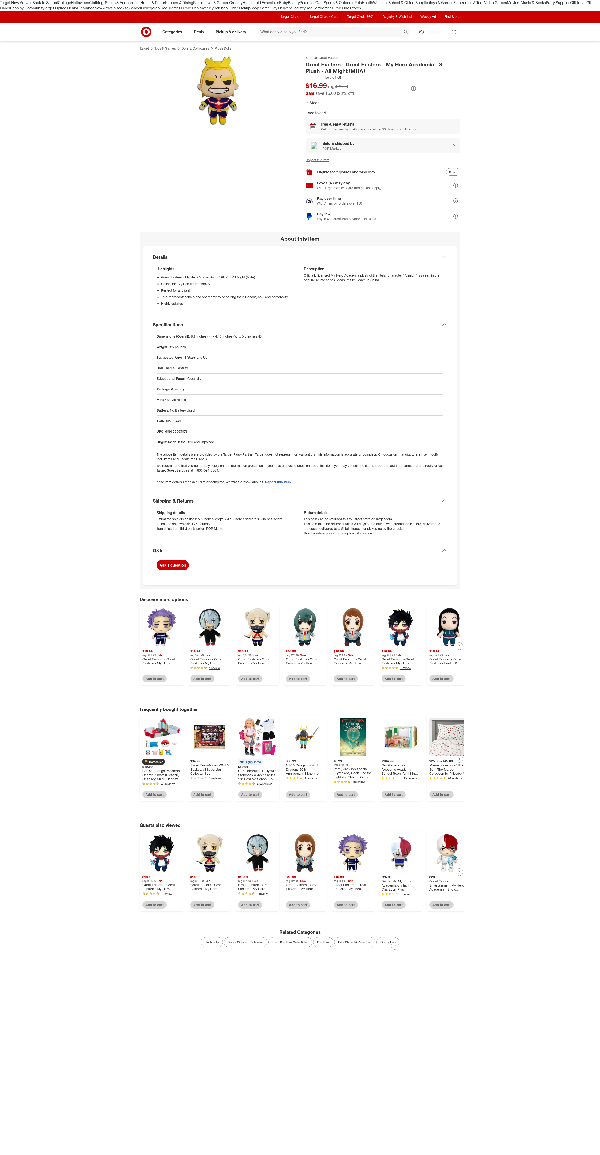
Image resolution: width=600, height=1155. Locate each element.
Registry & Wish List (397, 17)
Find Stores (351, 8)
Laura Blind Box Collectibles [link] (290, 942)
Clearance (85, 8)
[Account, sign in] (430, 32)
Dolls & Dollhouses (195, 48)
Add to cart (317, 113)
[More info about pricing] (413, 88)
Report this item (317, 160)
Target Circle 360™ (360, 17)
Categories (172, 31)
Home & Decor (152, 2)
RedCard (313, 8)
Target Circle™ (291, 17)
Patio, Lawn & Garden (211, 2)
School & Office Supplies (408, 2)
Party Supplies (558, 2)
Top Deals (162, 8)
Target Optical (55, 8)
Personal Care (312, 2)
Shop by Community (27, 8)
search (405, 32)
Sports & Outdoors (339, 2)
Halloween (80, 2)
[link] (325, 77)
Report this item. (278, 482)
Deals (72, 8)
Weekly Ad (210, 8)
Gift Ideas (578, 2)
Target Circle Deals (185, 8)
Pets (358, 2)
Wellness (380, 2)
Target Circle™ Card (324, 17)
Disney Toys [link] (387, 942)
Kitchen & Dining (179, 2)
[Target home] (146, 32)
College (64, 2)
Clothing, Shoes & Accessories (114, 2)
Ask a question (173, 565)
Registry (299, 8)
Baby (283, 2)
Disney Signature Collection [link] (245, 942)
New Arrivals (105, 8)
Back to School (45, 2)
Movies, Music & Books (526, 2)
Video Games (495, 2)
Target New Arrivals (16, 2)
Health (367, 2)
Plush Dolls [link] (212, 942)
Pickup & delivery (231, 31)
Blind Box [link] (323, 942)
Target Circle (331, 8)
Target (144, 48)
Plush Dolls (223, 48)
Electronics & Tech (468, 2)
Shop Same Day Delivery (271, 8)
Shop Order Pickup (234, 8)
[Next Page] (459, 646)
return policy (325, 533)
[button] (325, 77)
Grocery (236, 2)
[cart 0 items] (454, 32)
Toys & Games (441, 2)
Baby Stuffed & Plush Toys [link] (354, 942)
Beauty (294, 2)
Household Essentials (261, 2)
